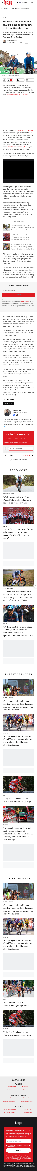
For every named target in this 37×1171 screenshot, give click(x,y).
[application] (18, 170)
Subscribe (25, 2)
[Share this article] (4, 80)
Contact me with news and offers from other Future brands (19, 1146)
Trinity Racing (24, 147)
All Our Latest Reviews (10, 1109)
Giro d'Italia (25, 1086)
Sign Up (18, 1150)
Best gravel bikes (27, 1097)
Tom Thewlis (13, 40)
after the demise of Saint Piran (17, 95)
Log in (16, 439)
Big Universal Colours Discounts (21, 8)
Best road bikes (10, 1097)
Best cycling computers (27, 1101)
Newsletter (30, 80)
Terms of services (23, 299)
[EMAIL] (17, 415)
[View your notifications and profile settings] (17, 2)
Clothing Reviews (27, 1112)
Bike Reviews (27, 1109)
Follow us (21, 80)
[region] (18, 446)
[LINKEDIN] (14, 415)
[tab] (9, 455)
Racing (4, 17)
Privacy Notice (25, 301)
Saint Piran (12, 147)
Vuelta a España (11, 1089)
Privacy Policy (25, 1157)
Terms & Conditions (16, 1158)
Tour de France (12, 1086)
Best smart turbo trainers (9, 1101)
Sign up (22, 439)
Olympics (25, 1089)
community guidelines (20, 442)
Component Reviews (9, 1112)
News (26, 42)
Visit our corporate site (25, 1164)
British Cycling (8, 403)
